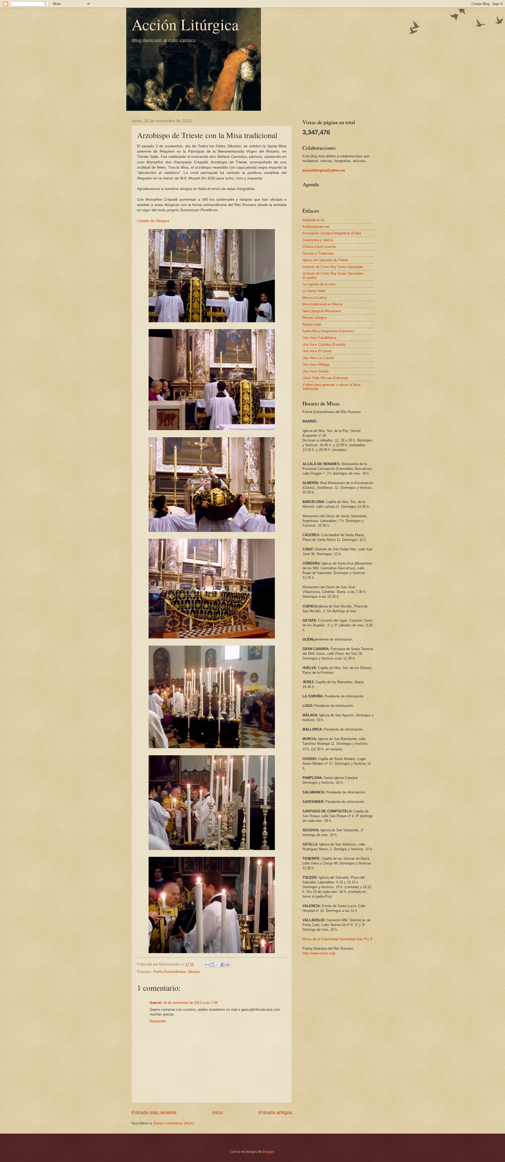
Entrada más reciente (154, 1112)
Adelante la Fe (313, 220)
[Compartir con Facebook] (222, 964)
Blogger (268, 1152)
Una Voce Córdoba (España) (324, 344)
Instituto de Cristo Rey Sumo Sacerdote (332, 267)
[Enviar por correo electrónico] (207, 964)
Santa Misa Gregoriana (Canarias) (328, 331)
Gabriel (155, 1003)
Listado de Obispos (153, 221)
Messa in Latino (314, 298)
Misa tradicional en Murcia (322, 304)
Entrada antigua (275, 1112)
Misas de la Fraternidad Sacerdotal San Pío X (337, 939)
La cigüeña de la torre (318, 284)
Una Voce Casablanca (319, 338)
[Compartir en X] (217, 964)
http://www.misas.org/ (318, 953)
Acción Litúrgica (185, 24)
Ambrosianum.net (315, 227)
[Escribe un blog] (212, 964)
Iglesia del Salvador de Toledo (325, 260)
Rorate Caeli (311, 324)
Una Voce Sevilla (315, 371)
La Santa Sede (313, 291)
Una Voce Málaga (315, 364)
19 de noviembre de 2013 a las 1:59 (190, 1003)
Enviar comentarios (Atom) (174, 1123)
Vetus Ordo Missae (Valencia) (325, 378)
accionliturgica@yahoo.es (323, 170)
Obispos (194, 972)
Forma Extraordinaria (169, 972)
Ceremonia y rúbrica (317, 240)
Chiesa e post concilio (319, 247)
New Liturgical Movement (321, 311)
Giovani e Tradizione (318, 253)
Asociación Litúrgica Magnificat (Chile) (331, 233)
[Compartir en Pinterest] (227, 964)
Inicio (217, 1112)
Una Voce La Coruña (318, 358)
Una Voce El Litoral (317, 351)
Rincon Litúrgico (314, 318)
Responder (158, 1021)
